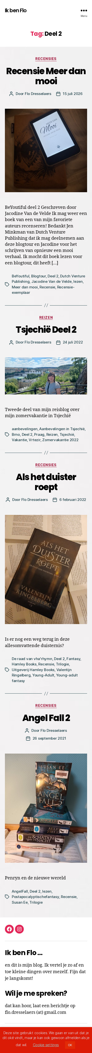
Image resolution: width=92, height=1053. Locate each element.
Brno (16, 434)
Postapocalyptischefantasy (35, 896)
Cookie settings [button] (46, 1044)
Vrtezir (34, 440)
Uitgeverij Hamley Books (33, 669)
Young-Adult (43, 675)
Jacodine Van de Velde (51, 281)
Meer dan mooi (25, 287)
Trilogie (62, 664)
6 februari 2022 (72, 499)
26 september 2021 (49, 738)
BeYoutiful (20, 276)
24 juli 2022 (73, 342)
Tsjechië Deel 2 (46, 329)
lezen (78, 281)
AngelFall (20, 891)
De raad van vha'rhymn (32, 658)
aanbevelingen (25, 428)
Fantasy (73, 658)
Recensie (47, 287)
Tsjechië (67, 434)
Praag (39, 434)
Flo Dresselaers (38, 93)
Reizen (46, 317)
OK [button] (70, 1045)
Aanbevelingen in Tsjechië (62, 428)
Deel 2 (53, 276)
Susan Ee (20, 902)
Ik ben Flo (15, 10)
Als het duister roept (46, 482)
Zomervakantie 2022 (60, 440)
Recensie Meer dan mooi (46, 76)
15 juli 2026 (73, 93)
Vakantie (19, 440)
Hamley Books (24, 664)
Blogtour (38, 276)
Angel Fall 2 (46, 718)
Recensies (46, 59)
